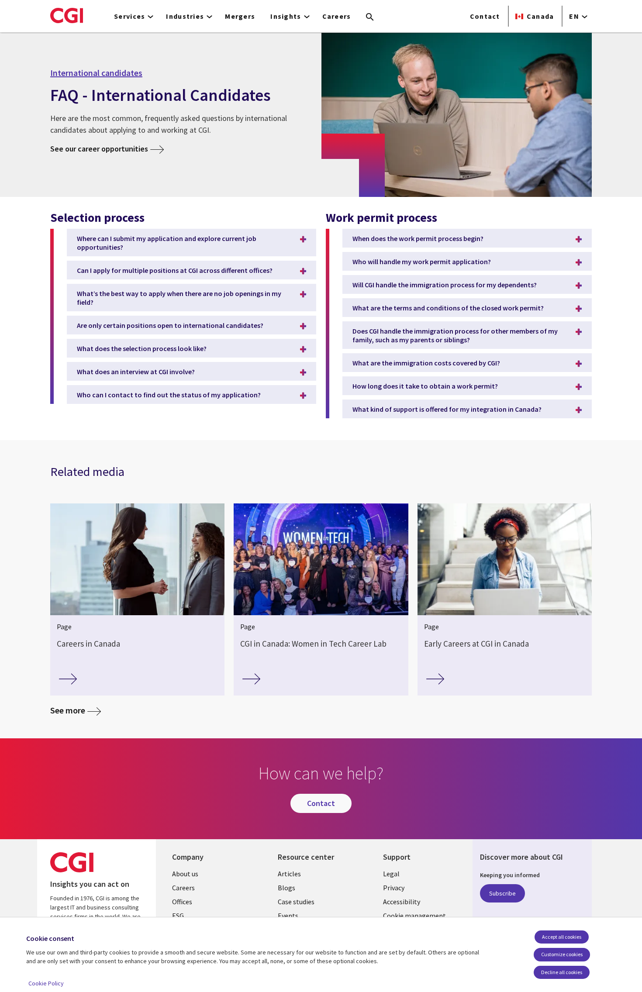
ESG (178, 915)
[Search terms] (370, 17)
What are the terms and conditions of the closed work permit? (448, 307)
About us (185, 873)
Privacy (393, 887)
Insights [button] (285, 16)
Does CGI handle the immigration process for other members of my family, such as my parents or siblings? (455, 335)
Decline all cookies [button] (561, 972)
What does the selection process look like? (142, 348)
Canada (540, 16)
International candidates (96, 73)
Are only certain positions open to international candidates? (170, 325)
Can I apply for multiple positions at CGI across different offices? (175, 270)
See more (67, 710)
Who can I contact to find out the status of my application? (169, 394)
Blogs (286, 887)
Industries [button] (185, 16)
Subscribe (502, 893)
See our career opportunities (99, 149)
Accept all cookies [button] (561, 936)
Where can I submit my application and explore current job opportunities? (166, 242)
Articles (289, 873)
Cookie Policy (46, 983)
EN (574, 16)
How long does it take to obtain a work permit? (425, 386)
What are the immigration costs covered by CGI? (426, 362)
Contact (485, 16)
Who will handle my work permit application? (421, 261)
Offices (182, 901)
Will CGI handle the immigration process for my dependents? (444, 284)
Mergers (240, 16)
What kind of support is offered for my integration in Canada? (447, 409)
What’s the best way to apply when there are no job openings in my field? (179, 298)
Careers (336, 16)
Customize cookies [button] (562, 954)
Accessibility (401, 901)
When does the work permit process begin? (417, 238)
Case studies (296, 901)
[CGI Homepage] (66, 15)
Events (288, 915)
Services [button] (129, 16)
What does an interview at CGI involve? (136, 371)
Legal (391, 873)
